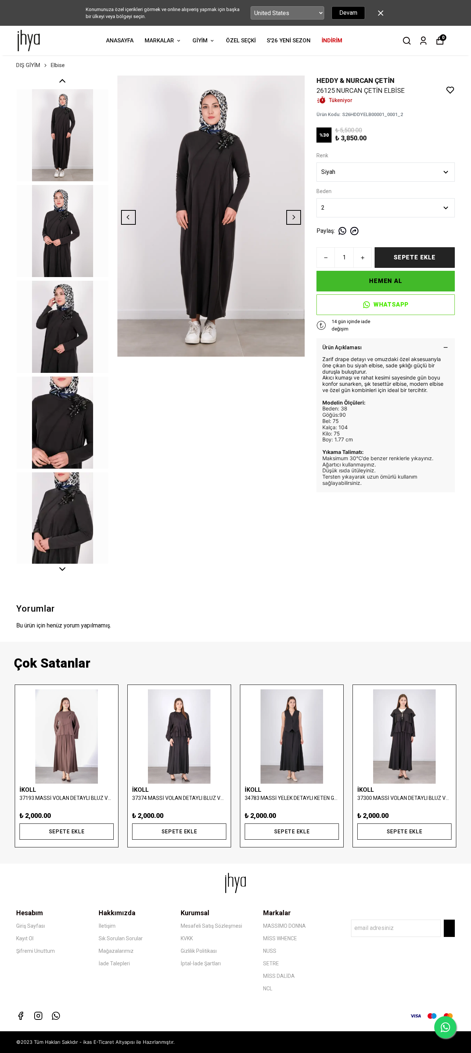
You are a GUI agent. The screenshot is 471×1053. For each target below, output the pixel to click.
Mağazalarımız (116, 951)
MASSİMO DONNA (284, 926)
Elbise (58, 65)
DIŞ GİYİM (28, 65)
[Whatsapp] (56, 1015)
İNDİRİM (332, 40)
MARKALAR (159, 40)
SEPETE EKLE (415, 257)
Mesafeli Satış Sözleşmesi (211, 926)
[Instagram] (38, 1015)
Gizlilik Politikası (199, 951)
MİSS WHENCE (280, 938)
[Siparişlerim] (423, 40)
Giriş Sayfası (30, 926)
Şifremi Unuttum (35, 951)
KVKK (187, 938)
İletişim (107, 926)
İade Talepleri (114, 963)
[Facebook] (20, 1015)
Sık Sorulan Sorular (121, 938)
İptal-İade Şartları (201, 963)
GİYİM (200, 40)
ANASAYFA (120, 40)
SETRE (271, 963)
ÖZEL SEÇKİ (241, 40)
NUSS (269, 951)
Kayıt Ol (24, 938)
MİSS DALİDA (279, 976)
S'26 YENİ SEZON (289, 40)
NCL (267, 988)
